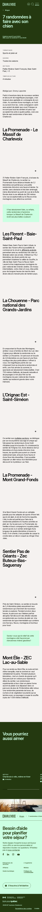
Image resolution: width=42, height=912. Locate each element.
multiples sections (22, 438)
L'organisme (28, 863)
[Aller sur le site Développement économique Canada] (14, 897)
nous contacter (14, 850)
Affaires (5, 867)
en (28, 4)
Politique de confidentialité (28, 871)
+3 (8, 71)
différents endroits (28, 250)
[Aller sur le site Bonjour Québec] (10, 901)
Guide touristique (8, 871)
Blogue (7, 10)
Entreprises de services (8, 863)
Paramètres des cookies (23, 908)
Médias (26, 867)
